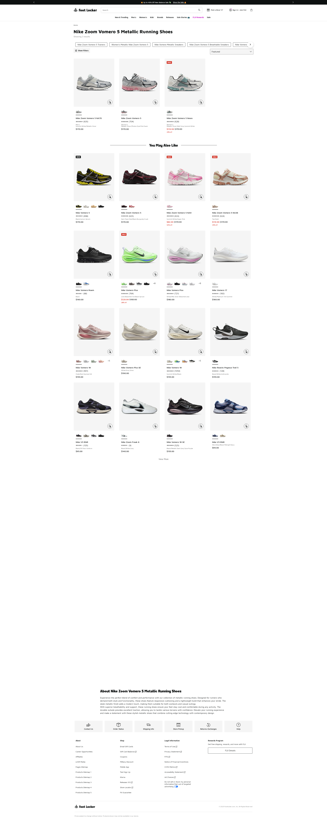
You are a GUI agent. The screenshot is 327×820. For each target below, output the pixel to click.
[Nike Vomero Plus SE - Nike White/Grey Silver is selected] (124, 361)
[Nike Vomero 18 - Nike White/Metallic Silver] (86, 361)
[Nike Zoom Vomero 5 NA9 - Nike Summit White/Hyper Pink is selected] (170, 206)
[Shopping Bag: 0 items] (251, 10)
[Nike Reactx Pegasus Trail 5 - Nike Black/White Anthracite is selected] (215, 361)
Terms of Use (170, 746)
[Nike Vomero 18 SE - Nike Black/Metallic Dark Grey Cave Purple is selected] (170, 436)
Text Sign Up (125, 772)
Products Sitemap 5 (83, 792)
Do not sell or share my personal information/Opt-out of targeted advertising (178, 784)
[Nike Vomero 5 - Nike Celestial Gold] (94, 206)
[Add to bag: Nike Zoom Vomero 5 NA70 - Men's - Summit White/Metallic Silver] (109, 102)
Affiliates (79, 757)
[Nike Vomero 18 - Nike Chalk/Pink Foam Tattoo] (101, 361)
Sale (209, 17)
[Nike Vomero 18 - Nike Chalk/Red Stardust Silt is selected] (79, 361)
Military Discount (126, 762)
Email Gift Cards (126, 746)
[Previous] (34, 2)
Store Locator (125, 787)
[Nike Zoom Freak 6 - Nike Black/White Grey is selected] (124, 436)
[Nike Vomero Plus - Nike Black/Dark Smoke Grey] (147, 284)
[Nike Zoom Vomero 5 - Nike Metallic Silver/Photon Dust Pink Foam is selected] (124, 112)
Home (76, 25)
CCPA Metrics (170, 767)
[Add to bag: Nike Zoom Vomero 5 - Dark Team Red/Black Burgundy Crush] (155, 196)
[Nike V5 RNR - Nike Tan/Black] (223, 436)
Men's (133, 17)
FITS (166, 757)
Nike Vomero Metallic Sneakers (169, 44)
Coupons (123, 757)
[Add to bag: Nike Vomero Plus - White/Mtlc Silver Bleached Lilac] (200, 274)
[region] (163, 2)
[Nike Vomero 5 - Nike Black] (101, 206)
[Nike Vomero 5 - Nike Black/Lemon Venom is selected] (79, 206)
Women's (143, 17)
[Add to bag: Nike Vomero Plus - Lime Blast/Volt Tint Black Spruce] (155, 274)
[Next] (293, 2)
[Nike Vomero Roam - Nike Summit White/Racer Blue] (86, 284)
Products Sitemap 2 (83, 777)
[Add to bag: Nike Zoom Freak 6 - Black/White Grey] (155, 426)
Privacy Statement (172, 751)
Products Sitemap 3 (83, 782)
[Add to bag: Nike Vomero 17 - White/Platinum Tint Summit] (246, 274)
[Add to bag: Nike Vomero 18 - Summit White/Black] (200, 351)
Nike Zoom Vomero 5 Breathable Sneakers (209, 44)
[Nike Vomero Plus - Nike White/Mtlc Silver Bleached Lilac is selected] (170, 284)
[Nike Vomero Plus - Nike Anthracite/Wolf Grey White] (139, 284)
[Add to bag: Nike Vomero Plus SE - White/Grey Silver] (155, 351)
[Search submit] (199, 10)
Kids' (152, 17)
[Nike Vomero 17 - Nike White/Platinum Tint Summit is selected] (215, 284)
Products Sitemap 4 (83, 787)
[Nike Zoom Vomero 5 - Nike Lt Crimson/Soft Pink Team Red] (132, 206)
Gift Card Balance (127, 751)
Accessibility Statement (174, 772)
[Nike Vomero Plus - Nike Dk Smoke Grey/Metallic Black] (177, 284)
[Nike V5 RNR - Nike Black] (101, 436)
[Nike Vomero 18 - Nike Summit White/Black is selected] (170, 361)
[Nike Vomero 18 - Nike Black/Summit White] (192, 361)
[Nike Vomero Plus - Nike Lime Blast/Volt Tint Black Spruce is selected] (124, 284)
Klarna (122, 777)
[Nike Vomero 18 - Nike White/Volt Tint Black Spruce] (177, 361)
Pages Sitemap (82, 767)
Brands (160, 17)
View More (163, 459)
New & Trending (121, 17)
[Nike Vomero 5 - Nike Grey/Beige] (86, 206)
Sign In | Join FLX (239, 10)
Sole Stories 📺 (183, 17)
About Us (79, 746)
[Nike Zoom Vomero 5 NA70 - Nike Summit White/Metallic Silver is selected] (79, 112)
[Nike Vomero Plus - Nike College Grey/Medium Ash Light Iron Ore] (132, 284)
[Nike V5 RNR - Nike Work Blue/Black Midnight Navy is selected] (215, 436)
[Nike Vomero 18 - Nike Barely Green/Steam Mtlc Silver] (94, 361)
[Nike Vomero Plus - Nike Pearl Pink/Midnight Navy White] (185, 284)
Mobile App (124, 767)
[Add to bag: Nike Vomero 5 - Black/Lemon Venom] (109, 196)
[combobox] (151, 10)
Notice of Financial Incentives (176, 762)
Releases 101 (125, 782)
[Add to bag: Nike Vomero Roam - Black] (109, 274)
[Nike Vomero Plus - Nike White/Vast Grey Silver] (192, 284)
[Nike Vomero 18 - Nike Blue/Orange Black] (185, 361)
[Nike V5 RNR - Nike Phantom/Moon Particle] (86, 436)
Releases (170, 17)
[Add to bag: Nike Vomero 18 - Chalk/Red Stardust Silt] (109, 351)
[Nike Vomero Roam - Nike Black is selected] (79, 284)
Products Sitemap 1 (83, 772)
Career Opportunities (84, 751)
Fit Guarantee (125, 792)
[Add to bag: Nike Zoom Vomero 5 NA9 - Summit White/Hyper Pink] (200, 196)
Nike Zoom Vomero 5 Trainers (91, 44)
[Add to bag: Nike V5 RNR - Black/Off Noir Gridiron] (109, 426)
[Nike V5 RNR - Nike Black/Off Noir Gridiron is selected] (79, 436)
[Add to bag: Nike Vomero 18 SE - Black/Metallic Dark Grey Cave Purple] (200, 426)
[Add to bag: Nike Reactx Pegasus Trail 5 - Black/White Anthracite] (246, 351)
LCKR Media (80, 762)
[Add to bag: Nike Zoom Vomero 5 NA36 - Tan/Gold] (246, 196)
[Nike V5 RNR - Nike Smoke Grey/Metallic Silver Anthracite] (94, 436)
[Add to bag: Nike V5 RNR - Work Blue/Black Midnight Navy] (246, 426)
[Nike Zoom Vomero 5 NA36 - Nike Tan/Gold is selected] (215, 206)
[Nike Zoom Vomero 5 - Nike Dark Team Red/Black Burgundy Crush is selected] (124, 206)
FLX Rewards (198, 17)
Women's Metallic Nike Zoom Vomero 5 (130, 44)
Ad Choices (169, 777)
